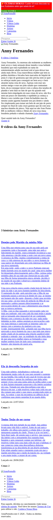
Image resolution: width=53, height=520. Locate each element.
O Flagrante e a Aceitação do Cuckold (23, 186)
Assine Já (11, 41)
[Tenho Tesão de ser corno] (26, 413)
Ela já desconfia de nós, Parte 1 (19, 162)
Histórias (11, 26)
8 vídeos (5, 58)
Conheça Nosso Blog (27, 509)
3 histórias (13, 58)
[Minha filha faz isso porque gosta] (26, 168)
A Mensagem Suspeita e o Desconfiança (23, 198)
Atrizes (10, 28)
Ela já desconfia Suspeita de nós (19, 366)
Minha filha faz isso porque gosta (20, 174)
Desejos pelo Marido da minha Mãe (21, 242)
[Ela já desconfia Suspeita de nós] (26, 360)
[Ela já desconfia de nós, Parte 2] (26, 145)
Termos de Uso (44, 506)
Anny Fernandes (40, 113)
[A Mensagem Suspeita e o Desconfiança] (26, 192)
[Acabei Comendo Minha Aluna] (26, 219)
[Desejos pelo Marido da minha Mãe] (26, 236)
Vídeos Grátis (13, 23)
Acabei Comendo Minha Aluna (19, 224)
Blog (9, 33)
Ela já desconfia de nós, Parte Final (21, 138)
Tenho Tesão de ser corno (15, 419)
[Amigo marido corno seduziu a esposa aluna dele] (26, 204)
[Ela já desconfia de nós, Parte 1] (26, 157)
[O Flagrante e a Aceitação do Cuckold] (26, 180)
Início (9, 18)
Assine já (5, 121)
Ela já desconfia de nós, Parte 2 (19, 150)
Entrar (4, 41)
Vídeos (10, 21)
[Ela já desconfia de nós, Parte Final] (26, 133)
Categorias (11, 31)
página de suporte (9, 506)
